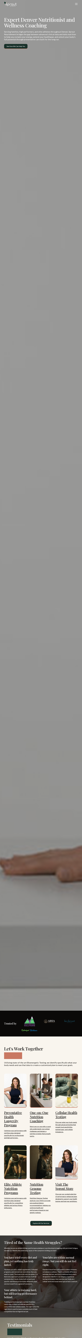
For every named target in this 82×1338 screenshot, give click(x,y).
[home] (10, 4)
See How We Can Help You (16, 46)
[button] (76, 4)
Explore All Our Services (41, 1223)
